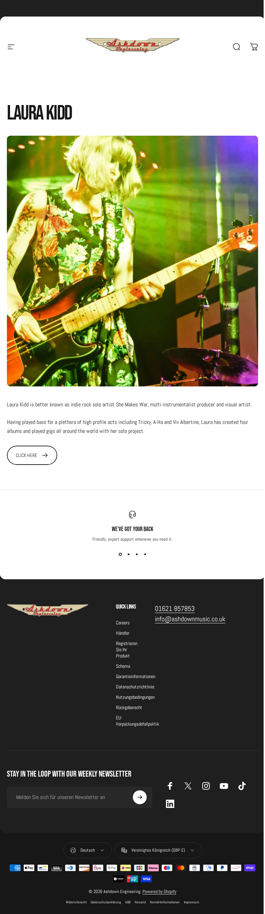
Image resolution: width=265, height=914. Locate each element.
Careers (122, 623)
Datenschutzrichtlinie (135, 687)
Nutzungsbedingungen (135, 697)
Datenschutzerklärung (106, 902)
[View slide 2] (128, 554)
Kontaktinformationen (165, 902)
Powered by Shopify (159, 891)
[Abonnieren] (140, 797)
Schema (123, 666)
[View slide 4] (145, 554)
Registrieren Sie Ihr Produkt (126, 649)
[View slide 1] (120, 554)
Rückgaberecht (129, 707)
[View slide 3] (136, 554)
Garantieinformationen (135, 676)
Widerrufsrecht (76, 902)
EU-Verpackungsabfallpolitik (137, 721)
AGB (127, 902)
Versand (140, 902)
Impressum (191, 902)
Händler (122, 633)
